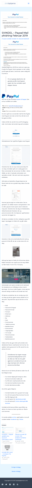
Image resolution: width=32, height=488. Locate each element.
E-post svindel (7, 38)
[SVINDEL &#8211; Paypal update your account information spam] (7, 430)
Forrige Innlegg (15, 467)
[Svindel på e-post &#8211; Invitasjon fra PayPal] (7, 448)
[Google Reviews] (17, 484)
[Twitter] (6, 484)
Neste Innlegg (16, 471)
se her (14, 417)
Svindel (14, 38)
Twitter (21, 419)
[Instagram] (10, 484)
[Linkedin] (14, 484)
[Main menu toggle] (28, 3)
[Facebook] (2, 484)
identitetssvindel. (21, 399)
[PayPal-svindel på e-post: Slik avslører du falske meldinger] (21, 430)
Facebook (14, 419)
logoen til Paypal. (21, 99)
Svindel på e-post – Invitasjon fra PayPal (7, 454)
